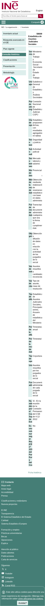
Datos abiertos (7, 553)
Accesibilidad (7, 492)
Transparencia (7, 514)
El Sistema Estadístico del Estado (16, 517)
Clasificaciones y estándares (14, 501)
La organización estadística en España (20, 27)
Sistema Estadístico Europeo (14, 524)
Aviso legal (6, 489)
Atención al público (9, 549)
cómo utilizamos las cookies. (30, 599)
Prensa (4, 496)
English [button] (39, 11)
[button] (37, 22)
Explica (4, 543)
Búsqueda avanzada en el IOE (13, 41)
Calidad (4, 520)
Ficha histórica (34, 473)
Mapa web (5, 485)
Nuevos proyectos (9, 504)
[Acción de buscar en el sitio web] (40, 16)
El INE (4, 510)
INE (2, 27)
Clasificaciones (10, 60)
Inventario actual (10, 33)
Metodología (8, 73)
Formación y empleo (10, 530)
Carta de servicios (9, 559)
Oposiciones (6, 540)
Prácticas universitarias (11, 533)
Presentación (9, 66)
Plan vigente (8, 49)
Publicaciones (7, 556)
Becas (4, 536)
